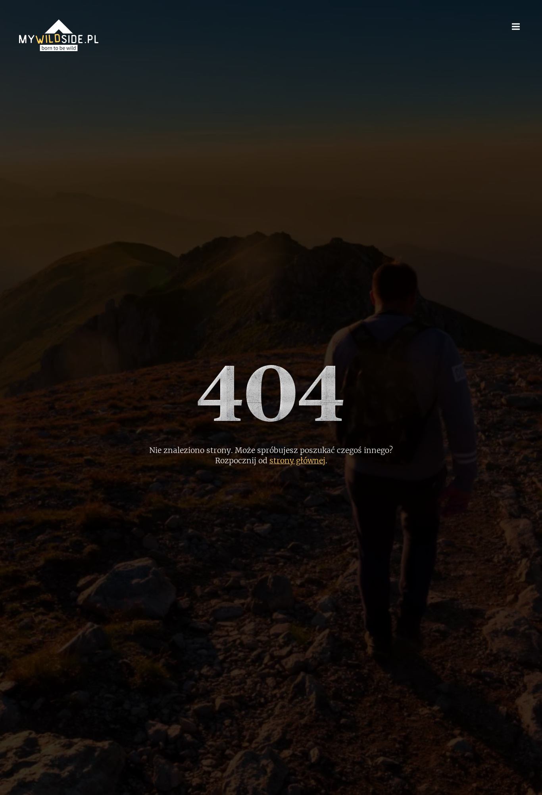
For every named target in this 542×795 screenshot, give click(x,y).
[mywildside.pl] (58, 35)
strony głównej (297, 460)
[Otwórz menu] (516, 26)
